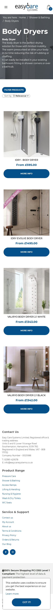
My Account (8, 522)
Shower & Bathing (39, 17)
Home (22, 17)
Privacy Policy (9, 535)
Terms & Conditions (11, 531)
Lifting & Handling (11, 489)
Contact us (7, 517)
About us (6, 526)
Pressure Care (9, 476)
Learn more (12, 593)
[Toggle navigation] (6, 7)
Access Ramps (9, 485)
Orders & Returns (10, 539)
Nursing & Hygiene (11, 494)
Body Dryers (12, 21)
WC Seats (7, 502)
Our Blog (6, 544)
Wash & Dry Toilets (11, 498)
